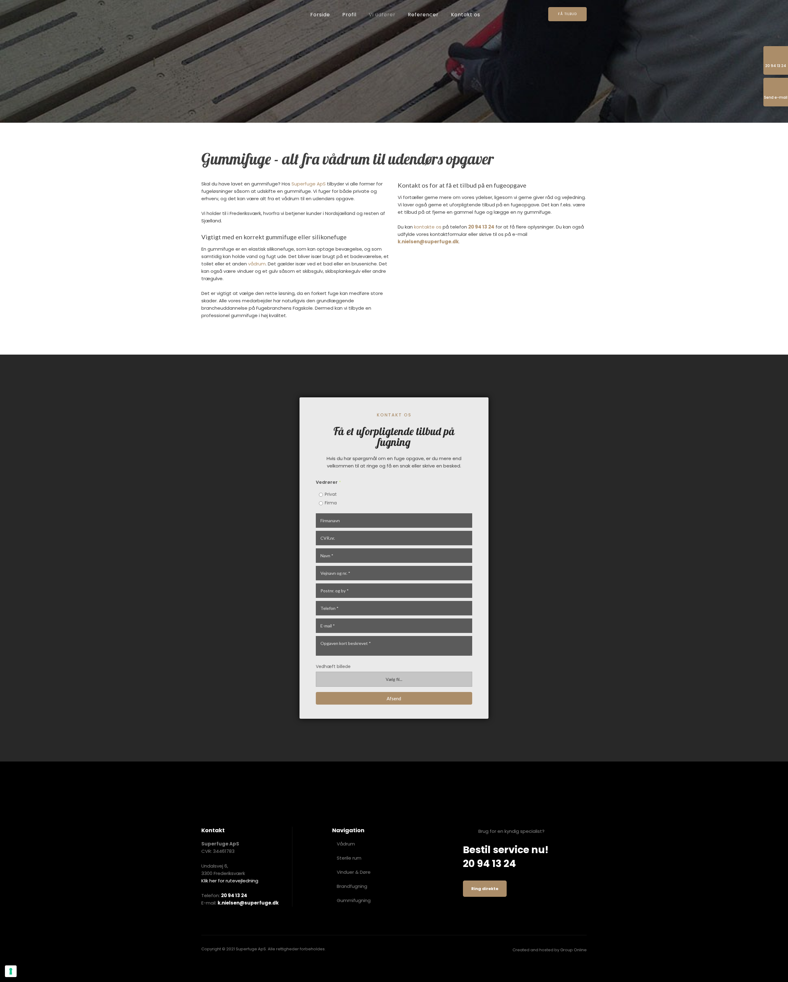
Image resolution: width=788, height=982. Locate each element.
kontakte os (427, 227)
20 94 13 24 (481, 227)
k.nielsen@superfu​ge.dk (248, 903)
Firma (331, 503)
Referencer (423, 14)
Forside (320, 14)
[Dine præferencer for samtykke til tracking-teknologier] (11, 971)
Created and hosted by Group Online (550, 950)
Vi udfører (382, 14)
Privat (331, 494)
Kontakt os (465, 14)
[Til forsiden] (238, 15)
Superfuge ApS (308, 184)
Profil (349, 14)
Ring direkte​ (484, 889)
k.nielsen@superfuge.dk (428, 241)
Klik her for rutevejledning (229, 880)
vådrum (257, 263)
